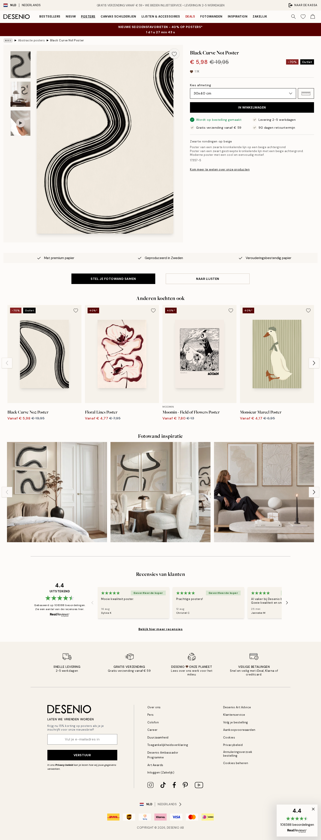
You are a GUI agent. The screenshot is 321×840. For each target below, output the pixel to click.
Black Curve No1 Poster (67, 40)
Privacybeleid (233, 745)
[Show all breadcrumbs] (8, 40)
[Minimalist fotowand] (264, 492)
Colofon (153, 722)
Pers (150, 715)
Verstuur (82, 755)
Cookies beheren (235, 763)
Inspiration (238, 16)
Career (152, 730)
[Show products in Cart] (313, 16)
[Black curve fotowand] (57, 492)
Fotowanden (211, 16)
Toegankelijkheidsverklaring (167, 745)
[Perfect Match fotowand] (160, 492)
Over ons (154, 707)
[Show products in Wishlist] (303, 16)
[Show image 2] (20, 94)
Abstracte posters (31, 40)
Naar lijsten (207, 279)
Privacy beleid (64, 765)
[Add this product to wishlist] (174, 53)
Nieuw (71, 16)
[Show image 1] (20, 64)
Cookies (229, 737)
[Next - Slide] (314, 363)
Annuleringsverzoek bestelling (237, 754)
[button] (306, 93)
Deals (190, 16)
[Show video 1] (20, 123)
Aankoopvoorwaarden (239, 730)
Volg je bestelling (235, 722)
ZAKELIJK (260, 16)
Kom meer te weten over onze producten (220, 169)
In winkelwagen (252, 107)
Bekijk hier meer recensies (160, 629)
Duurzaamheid (158, 737)
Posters (88, 16)
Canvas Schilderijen (118, 16)
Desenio (173, 827)
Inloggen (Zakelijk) (160, 772)
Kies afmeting (200, 85)
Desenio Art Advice (237, 707)
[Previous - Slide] (7, 363)
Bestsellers (49, 16)
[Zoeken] (293, 17)
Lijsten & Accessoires (161, 16)
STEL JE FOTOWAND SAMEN (113, 279)
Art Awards (155, 765)
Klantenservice (234, 715)
